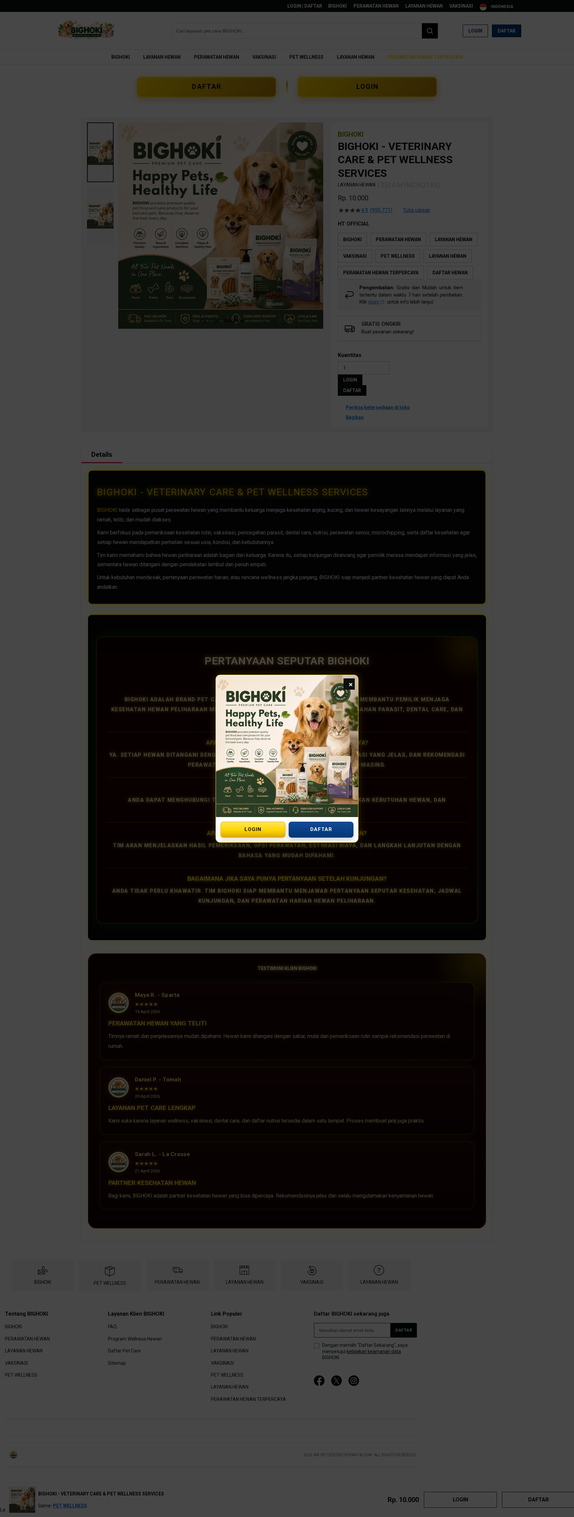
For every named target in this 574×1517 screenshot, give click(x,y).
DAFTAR (321, 829)
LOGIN (252, 829)
